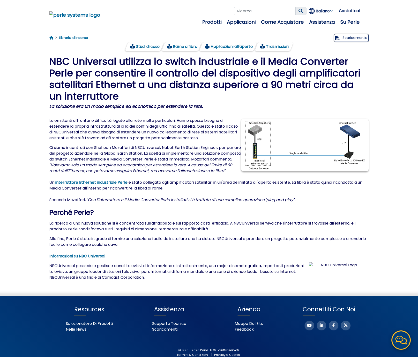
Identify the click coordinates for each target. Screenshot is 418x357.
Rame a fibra (185, 46)
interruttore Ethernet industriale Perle (91, 182)
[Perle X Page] (346, 325)
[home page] (51, 38)
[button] (321, 11)
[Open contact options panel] (401, 340)
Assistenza (322, 22)
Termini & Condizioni (193, 355)
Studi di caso (148, 46)
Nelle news (76, 329)
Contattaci (349, 11)
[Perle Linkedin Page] (321, 325)
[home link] (74, 15)
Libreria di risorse (73, 37)
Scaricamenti (165, 329)
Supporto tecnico (169, 323)
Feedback (244, 329)
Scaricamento (354, 37)
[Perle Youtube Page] (309, 325)
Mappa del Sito (249, 323)
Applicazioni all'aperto (232, 46)
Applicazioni (241, 22)
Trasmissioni (277, 46)
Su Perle (350, 22)
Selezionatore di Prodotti (89, 323)
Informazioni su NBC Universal (77, 256)
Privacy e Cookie (227, 355)
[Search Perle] (300, 11)
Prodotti (212, 22)
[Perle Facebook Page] (333, 325)
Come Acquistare (282, 22)
